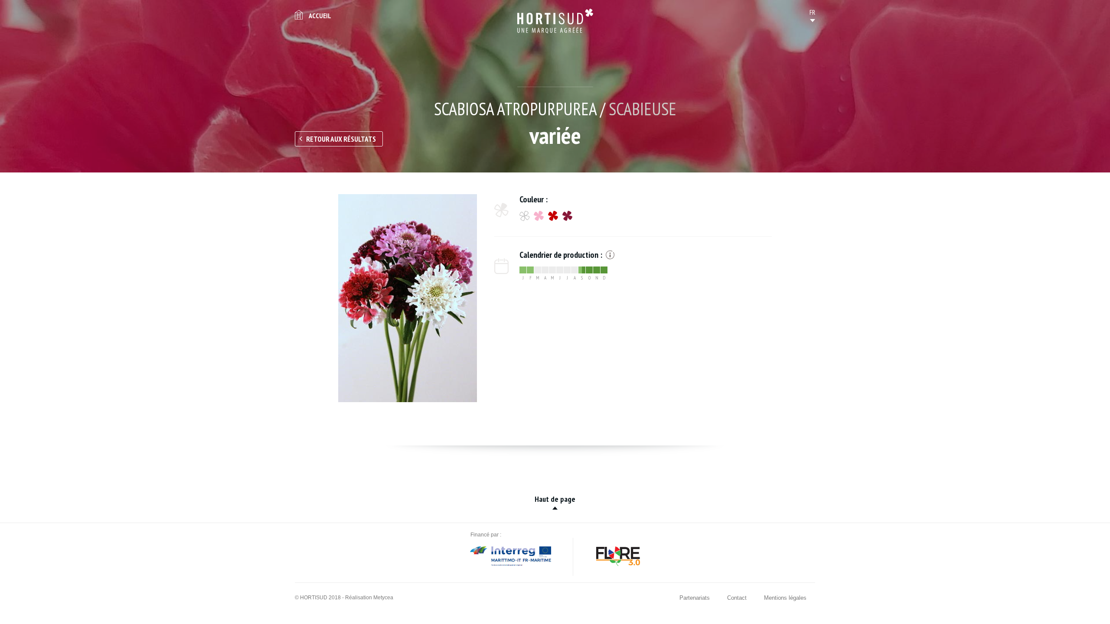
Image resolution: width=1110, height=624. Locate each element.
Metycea (383, 598)
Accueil (320, 15)
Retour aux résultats (341, 139)
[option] (407, 298)
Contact (737, 598)
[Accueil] (555, 21)
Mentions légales (785, 598)
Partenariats (694, 598)
